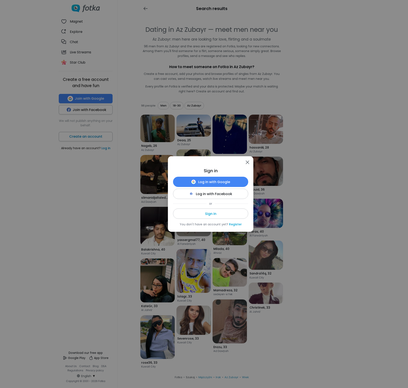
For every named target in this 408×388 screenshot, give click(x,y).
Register (235, 224)
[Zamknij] (247, 162)
